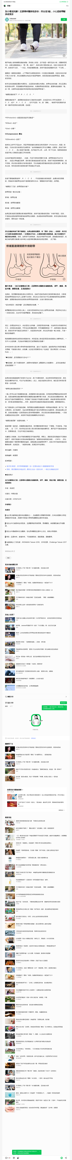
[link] (14, 1158)
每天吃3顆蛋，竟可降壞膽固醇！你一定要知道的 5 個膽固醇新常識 (30, 466)
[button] (7, 1158)
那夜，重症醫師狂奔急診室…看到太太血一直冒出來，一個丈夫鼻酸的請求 (33, 469)
